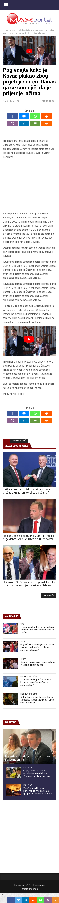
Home (5, 30)
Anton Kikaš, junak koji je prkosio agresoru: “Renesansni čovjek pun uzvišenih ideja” (37, 700)
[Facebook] (12, 116)
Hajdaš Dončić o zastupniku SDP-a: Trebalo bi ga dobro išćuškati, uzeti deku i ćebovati (28, 537)
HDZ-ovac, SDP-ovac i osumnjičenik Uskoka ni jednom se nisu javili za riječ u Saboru (29, 584)
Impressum (39, 885)
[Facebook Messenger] (24, 116)
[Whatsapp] (35, 116)
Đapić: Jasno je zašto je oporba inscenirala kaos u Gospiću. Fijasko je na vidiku (37, 773)
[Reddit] (46, 116)
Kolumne (27, 767)
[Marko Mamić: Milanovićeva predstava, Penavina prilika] (29, 746)
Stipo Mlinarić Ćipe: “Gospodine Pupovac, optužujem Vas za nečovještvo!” (35, 682)
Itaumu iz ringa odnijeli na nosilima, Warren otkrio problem (37, 663)
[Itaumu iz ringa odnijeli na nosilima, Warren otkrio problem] (10, 663)
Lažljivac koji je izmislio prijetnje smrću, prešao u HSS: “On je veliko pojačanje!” (26, 491)
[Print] (46, 123)
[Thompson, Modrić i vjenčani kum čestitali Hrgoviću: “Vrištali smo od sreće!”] (10, 628)
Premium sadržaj (28, 676)
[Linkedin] (24, 123)
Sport (23, 624)
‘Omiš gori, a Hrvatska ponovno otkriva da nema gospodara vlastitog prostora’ (38, 791)
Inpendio (33, 888)
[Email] (35, 123)
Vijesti (12, 30)
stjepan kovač (19, 441)
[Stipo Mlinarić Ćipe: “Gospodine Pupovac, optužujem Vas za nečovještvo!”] (10, 681)
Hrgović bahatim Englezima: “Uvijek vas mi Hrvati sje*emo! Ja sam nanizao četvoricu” (37, 647)
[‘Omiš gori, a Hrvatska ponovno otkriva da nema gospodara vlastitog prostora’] (13, 790)
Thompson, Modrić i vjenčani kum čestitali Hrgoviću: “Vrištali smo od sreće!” (37, 630)
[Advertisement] (29, 185)
